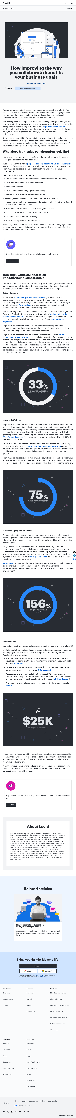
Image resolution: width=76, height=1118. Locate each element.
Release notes (31, 1086)
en (7, 1103)
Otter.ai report (44, 670)
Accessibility (7, 1074)
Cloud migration (56, 999)
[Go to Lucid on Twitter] (8, 1111)
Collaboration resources (58, 1024)
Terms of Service (40, 975)
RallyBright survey (61, 679)
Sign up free (38, 966)
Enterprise (6, 993)
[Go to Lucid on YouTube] (20, 1111)
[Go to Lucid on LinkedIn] (4, 1111)
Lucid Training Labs (33, 1062)
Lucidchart (30, 999)
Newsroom (6, 1050)
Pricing (5, 1005)
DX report (18, 663)
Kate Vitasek (8, 563)
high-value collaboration (54, 126)
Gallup (9, 685)
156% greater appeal (38, 557)
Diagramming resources (58, 1017)
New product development (59, 1005)
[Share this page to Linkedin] (74, 555)
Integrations (31, 1011)
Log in (66, 3)
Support (29, 1056)
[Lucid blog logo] (9, 8)
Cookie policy (53, 1101)
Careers (5, 1056)
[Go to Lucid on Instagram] (12, 1111)
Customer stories (9, 1068)
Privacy (16, 1101)
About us (6, 1043)
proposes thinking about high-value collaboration (49, 164)
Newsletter (30, 1080)
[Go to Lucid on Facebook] (16, 1111)
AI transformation (56, 1011)
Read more (12, 261)
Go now (11, 804)
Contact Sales (8, 999)
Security (29, 1050)
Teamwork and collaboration (27, 88)
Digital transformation (58, 993)
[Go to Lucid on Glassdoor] (24, 1111)
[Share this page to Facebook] (74, 559)
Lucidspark (30, 993)
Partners (29, 1074)
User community (32, 1068)
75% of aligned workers (13, 437)
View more (54, 1030)
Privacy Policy (43, 976)
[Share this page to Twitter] (74, 552)
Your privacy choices (25, 1106)
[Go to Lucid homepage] (9, 3)
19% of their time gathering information (44, 446)
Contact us (7, 1062)
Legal (24, 1101)
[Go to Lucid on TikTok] (28, 1111)
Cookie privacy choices (37, 1101)
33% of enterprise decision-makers (29, 297)
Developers (30, 1043)
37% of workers (24, 305)
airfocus (29, 1005)
